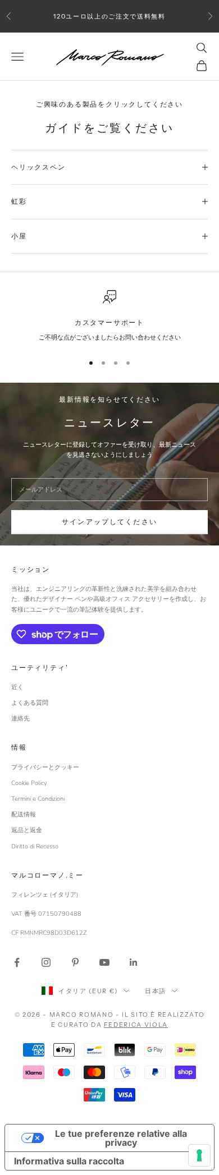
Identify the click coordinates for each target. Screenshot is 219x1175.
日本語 (155, 991)
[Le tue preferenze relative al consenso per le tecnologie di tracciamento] (199, 1155)
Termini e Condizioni (38, 799)
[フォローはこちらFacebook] (16, 962)
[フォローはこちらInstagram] (46, 962)
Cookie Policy (29, 783)
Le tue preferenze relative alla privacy (121, 1138)
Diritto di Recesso (34, 846)
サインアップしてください (109, 521)
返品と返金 (26, 830)
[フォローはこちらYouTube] (104, 962)
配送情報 (23, 814)
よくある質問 (29, 703)
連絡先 (20, 718)
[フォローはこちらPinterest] (75, 962)
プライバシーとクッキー (45, 767)
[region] (109, 316)
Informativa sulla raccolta (69, 1161)
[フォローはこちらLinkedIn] (133, 962)
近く (17, 687)
